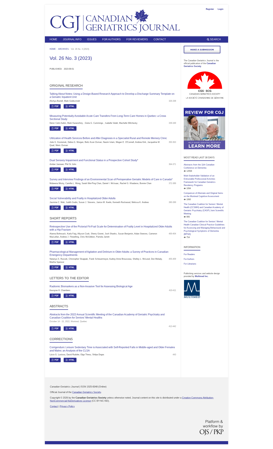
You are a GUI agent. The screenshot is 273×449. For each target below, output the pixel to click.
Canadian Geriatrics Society (86, 392)
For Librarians (190, 264)
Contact (160, 39)
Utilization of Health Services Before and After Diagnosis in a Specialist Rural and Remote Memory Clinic (108, 138)
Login (220, 9)
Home (53, 39)
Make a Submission (202, 49)
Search (215, 39)
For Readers (189, 254)
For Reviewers (137, 39)
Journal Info (72, 39)
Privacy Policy (67, 406)
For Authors (111, 39)
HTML (71, 106)
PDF (56, 106)
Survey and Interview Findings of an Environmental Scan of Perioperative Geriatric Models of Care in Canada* (111, 179)
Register (210, 9)
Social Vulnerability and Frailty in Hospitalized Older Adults (82, 198)
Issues (92, 39)
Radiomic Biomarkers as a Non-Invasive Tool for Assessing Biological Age (91, 286)
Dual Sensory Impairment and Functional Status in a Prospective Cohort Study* (94, 160)
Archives (63, 49)
